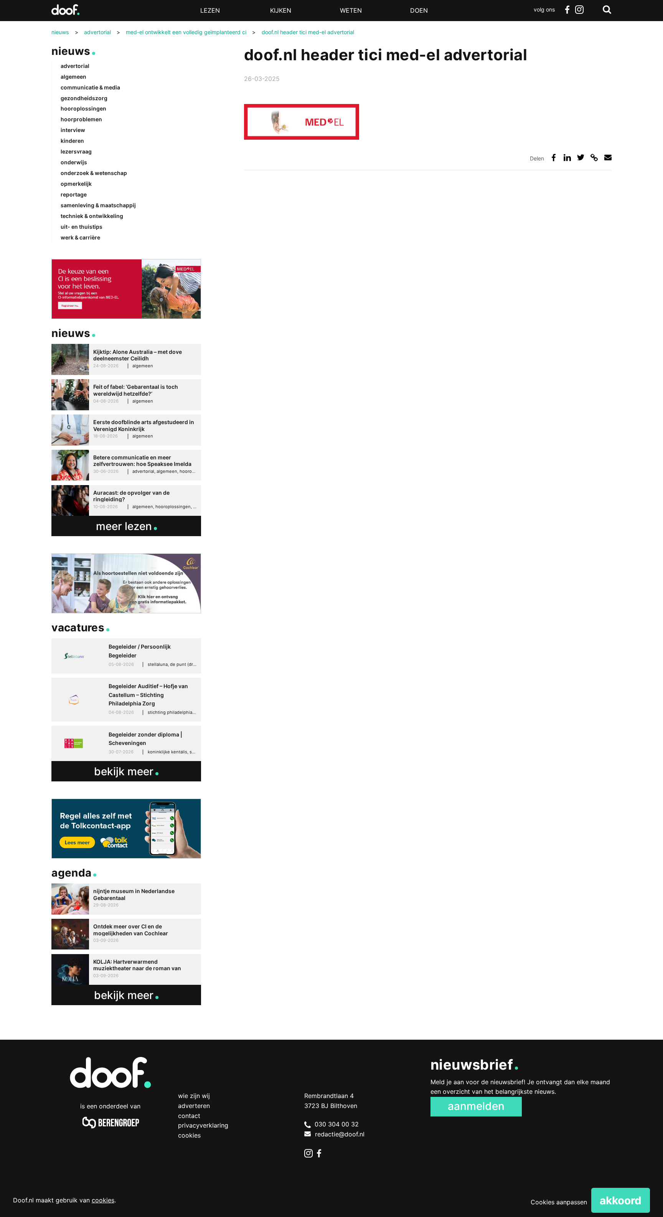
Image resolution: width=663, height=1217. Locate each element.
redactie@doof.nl (339, 1134)
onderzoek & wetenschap (94, 173)
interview (73, 130)
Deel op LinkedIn (567, 157)
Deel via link (594, 157)
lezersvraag (76, 151)
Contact (189, 1116)
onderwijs (74, 162)
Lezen (210, 10)
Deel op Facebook (553, 157)
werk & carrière (80, 237)
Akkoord (621, 1200)
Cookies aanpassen (559, 1202)
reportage (74, 194)
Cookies (189, 1135)
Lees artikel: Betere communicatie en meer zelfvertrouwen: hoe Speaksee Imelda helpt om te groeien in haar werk (126, 465)
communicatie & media (90, 87)
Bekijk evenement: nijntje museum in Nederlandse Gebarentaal (126, 899)
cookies (103, 1200)
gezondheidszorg (84, 98)
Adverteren (194, 1106)
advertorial (75, 66)
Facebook (567, 9)
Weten (351, 10)
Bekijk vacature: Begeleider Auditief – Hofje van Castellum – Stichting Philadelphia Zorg (126, 700)
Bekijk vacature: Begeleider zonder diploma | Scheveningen (126, 743)
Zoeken (607, 9)
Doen (419, 10)
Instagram (579, 9)
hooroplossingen (83, 108)
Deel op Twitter (580, 157)
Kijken (280, 10)
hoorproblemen (81, 119)
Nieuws (70, 51)
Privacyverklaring (203, 1125)
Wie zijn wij (194, 1096)
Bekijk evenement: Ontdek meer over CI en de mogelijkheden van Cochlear (126, 934)
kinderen (72, 140)
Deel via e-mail (608, 157)
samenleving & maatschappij (98, 205)
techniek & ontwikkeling (92, 216)
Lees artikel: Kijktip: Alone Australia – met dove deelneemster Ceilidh (126, 359)
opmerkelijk (76, 183)
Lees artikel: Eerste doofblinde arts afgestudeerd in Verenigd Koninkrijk (126, 430)
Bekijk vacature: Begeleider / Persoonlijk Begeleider (126, 656)
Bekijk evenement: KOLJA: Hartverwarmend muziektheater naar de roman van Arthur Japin (126, 969)
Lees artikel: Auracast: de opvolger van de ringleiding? (126, 500)
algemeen (73, 76)
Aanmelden (476, 1106)
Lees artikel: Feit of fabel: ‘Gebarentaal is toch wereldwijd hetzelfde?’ (126, 394)
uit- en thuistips (81, 226)
